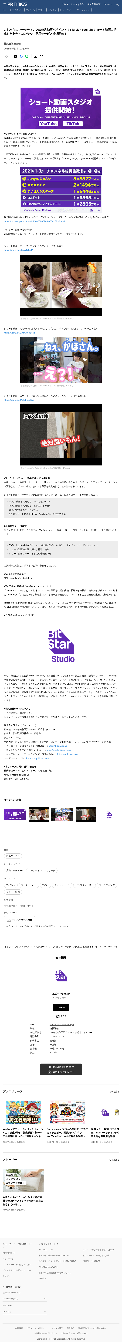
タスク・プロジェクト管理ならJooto (98, 1249)
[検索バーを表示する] (117, 4)
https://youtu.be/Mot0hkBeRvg (19, 400)
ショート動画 (13, 892)
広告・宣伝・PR (14, 870)
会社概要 (19, 1328)
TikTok (45, 885)
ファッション (83, 9)
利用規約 (70, 1328)
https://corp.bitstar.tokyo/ (62, 1024)
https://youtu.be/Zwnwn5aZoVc (19, 332)
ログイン (108, 4)
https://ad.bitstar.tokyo (68, 754)
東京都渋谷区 (10, 906)
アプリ (41, 9)
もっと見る (114, 1091)
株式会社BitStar (41, 946)
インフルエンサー (84, 885)
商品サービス (13, 856)
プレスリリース (22, 946)
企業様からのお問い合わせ (45, 1333)
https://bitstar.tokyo (57, 746)
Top (4, 9)
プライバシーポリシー (36, 1328)
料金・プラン (8, 1258)
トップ (8, 946)
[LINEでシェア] (26, 56)
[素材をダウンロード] (35, 56)
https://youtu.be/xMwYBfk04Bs (19, 250)
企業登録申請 (94, 4)
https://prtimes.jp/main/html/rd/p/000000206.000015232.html (34, 221)
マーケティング (107, 885)
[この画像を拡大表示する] (15, 814)
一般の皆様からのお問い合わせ (74, 1333)
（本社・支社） (26, 906)
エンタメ (52, 9)
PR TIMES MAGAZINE (48, 1267)
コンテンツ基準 (56, 1328)
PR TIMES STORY (46, 1249)
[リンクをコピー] (41, 56)
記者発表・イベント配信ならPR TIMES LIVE (57, 1261)
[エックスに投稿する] (15, 56)
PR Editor (43, 1278)
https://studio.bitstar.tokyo (59, 750)
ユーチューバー (29, 885)
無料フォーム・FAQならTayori (96, 1255)
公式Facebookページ (11, 1292)
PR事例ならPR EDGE (91, 1261)
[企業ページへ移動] (61, 977)
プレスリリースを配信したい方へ (17, 1270)
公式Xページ (8, 1305)
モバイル (30, 9)
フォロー (61, 1007)
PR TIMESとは (9, 1253)
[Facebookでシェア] (21, 56)
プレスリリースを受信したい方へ (17, 1264)
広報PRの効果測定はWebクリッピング (55, 1272)
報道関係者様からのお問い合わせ (92, 1328)
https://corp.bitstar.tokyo (38, 758)
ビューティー (66, 9)
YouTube (10, 885)
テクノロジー (16, 9)
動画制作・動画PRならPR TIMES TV (54, 1255)
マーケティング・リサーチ (41, 870)
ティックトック (62, 885)
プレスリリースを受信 (73, 4)
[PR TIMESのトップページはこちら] (17, 4)
